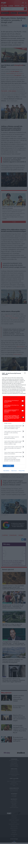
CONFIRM (8, 465)
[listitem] (14, 398)
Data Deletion (6, 470)
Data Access (14, 470)
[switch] (23, 401)
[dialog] (14, 422)
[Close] (25, 373)
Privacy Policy (22, 470)
